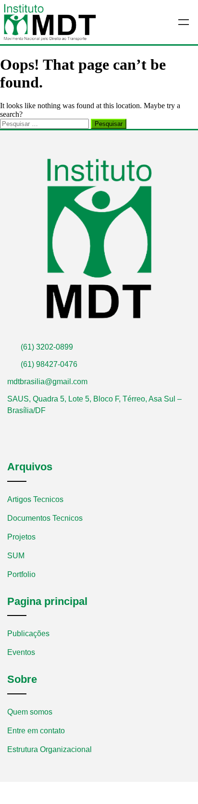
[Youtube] (26, 427)
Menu (184, 22)
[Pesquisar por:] (45, 123)
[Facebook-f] (11, 427)
